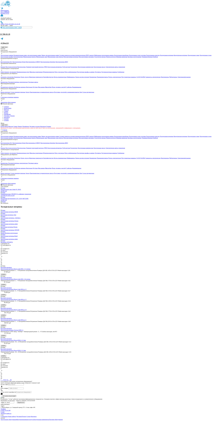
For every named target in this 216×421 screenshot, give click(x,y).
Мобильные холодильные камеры (104, 55)
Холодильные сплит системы (137, 55)
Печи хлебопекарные (70, 72)
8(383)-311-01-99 (15, 24)
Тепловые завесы (33, 82)
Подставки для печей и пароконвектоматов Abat (68, 92)
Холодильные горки (193, 55)
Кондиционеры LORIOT (33, 62)
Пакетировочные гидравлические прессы (42, 92)
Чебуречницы (173, 77)
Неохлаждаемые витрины (70, 57)
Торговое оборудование (56, 419)
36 (1, 263)
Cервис (6, 111)
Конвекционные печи (23, 72)
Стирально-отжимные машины (10, 97)
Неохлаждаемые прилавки (86, 57)
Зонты (27, 92)
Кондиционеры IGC (6, 62)
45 (1, 264)
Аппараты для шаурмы (7, 77)
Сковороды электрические (153, 77)
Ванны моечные (5, 92)
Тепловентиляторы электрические (18, 82)
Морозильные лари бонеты (55, 57)
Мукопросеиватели (48, 72)
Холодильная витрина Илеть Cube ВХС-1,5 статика (15, 269)
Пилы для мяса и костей (59, 87)
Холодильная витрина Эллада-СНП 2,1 (12, 330)
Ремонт (6, 112)
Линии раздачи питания (82, 77)
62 (7, 380)
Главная (6, 106)
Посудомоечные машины (128, 77)
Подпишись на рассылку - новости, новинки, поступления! (18, 400)
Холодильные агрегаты (153, 55)
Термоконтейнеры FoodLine (150, 57)
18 (1, 260)
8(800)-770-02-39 (5, 24)
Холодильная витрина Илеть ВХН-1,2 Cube (13, 340)
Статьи (28, 416)
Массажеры (41, 87)
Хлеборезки (120, 72)
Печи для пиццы (59, 72)
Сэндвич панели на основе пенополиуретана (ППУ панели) (76, 55)
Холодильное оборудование (9, 419)
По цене (3, 250)
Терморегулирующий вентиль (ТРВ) (36, 67)
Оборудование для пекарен (8, 72)
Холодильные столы (205, 55)
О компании (4, 416)
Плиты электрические (114, 77)
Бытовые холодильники (134, 57)
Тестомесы (98, 72)
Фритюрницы (165, 77)
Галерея (6, 119)
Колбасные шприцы (20, 87)
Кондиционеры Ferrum (19, 62)
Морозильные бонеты (29, 57)
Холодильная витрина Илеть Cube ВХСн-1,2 (13, 289)
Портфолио (7, 114)
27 (1, 261)
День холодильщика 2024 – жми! (11, 27)
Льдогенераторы (18, 57)
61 (5, 380)
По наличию (4, 251)
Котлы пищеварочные (60, 77)
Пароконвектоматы (102, 77)
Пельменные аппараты (7, 87)
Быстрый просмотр (6, 267)
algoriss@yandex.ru (6, 18)
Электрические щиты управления (115, 67)
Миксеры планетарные (36, 72)
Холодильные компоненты (41, 419)
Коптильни (29, 87)
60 (4, 380)
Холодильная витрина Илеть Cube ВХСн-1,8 (13, 309)
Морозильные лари (41, 57)
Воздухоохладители (11, 67)
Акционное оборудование (8, 102)
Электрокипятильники (184, 77)
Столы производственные (17, 92)
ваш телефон (4, 388)
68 (10, 380)
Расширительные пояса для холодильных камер (27, 55)
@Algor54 (5, 43)
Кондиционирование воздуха (25, 419)
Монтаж (6, 109)
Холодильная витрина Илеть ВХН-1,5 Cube (13, 350)
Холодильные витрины (166, 55)
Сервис (15, 126)
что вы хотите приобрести (8, 392)
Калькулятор (7, 108)
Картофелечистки (48, 77)
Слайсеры (69, 87)
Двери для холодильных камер (50, 55)
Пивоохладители (111, 57)
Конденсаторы (21, 67)
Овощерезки (93, 77)
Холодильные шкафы (7, 57)
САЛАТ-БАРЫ (140, 77)
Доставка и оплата (34, 126)
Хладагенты (73, 67)
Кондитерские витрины (180, 55)
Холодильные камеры (7, 55)
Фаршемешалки (76, 87)
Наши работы (12, 416)
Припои (3, 67)
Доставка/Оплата (21, 416)
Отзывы (6, 120)
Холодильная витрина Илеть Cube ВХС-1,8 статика (15, 279)
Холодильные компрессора (85, 67)
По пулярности (5, 248)
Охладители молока (100, 57)
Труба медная (66, 67)
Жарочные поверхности (36, 77)
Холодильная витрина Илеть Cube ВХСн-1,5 (13, 299)
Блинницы (17, 77)
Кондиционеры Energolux (48, 62)
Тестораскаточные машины (109, 72)
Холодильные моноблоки (121, 55)
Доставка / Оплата (9, 115)
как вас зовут (4, 384)
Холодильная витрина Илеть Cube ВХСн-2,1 (13, 320)
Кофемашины (71, 77)
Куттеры (35, 87)
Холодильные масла (99, 67)
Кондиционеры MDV (62, 62)
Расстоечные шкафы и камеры (85, 72)
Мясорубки (48, 87)
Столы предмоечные (88, 92)
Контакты (7, 117)
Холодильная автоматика (54, 67)
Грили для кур (25, 77)
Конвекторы (4, 82)
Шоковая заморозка (121, 57)
